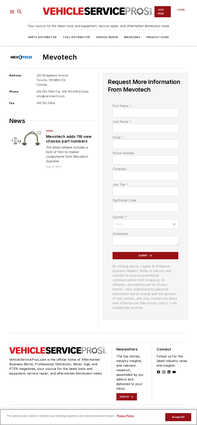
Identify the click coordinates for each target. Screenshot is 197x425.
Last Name (122, 121)
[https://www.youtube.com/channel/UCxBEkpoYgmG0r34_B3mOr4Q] (174, 372)
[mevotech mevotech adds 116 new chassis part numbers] (26, 138)
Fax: (12, 103)
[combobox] (145, 224)
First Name (122, 106)
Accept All (178, 417)
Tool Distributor (76, 37)
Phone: (14, 91)
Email (118, 137)
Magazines (132, 37)
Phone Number (123, 153)
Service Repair (107, 37)
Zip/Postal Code (124, 200)
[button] (12, 12)
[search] (19, 12)
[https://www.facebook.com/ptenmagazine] (158, 372)
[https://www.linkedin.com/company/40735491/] (169, 372)
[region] (98, 417)
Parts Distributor (42, 37)
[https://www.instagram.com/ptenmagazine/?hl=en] (164, 372)
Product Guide (157, 37)
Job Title (120, 184)
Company (120, 169)
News (49, 130)
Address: (15, 75)
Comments (120, 234)
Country (120, 217)
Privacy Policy (125, 415)
